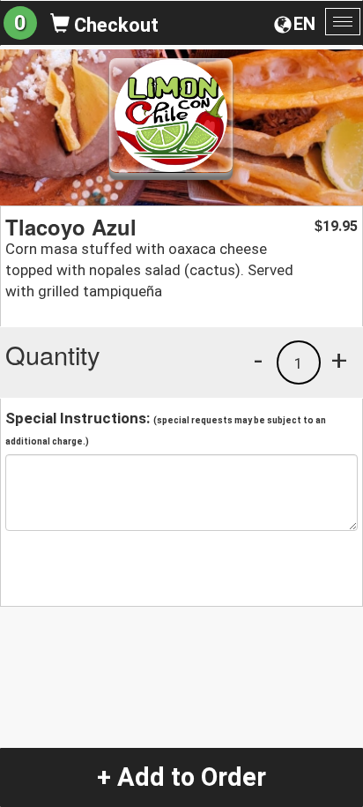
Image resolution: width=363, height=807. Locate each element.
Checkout (114, 25)
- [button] (258, 360)
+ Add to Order (181, 777)
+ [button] (339, 360)
